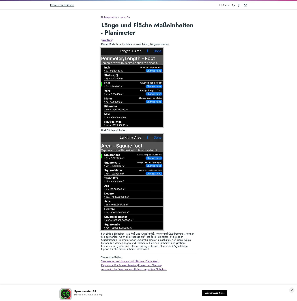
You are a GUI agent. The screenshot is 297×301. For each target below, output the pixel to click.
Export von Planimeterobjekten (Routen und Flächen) (131, 265)
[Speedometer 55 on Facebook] (239, 5)
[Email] (245, 5)
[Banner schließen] (292, 290)
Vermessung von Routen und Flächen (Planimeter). (130, 261)
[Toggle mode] (233, 5)
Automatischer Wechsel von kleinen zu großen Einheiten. (134, 269)
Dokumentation (62, 4)
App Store (107, 40)
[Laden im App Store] (214, 293)
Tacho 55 (125, 17)
